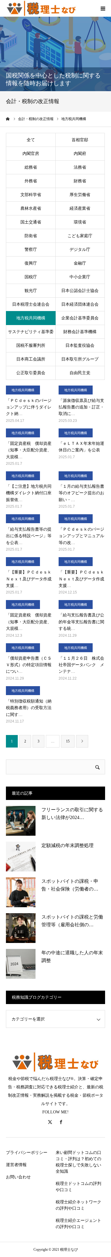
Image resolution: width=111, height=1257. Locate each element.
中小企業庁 (80, 277)
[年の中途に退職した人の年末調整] (21, 964)
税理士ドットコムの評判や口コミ (78, 1186)
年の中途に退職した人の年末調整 (72, 956)
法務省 (80, 167)
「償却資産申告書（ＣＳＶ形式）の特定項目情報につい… (29, 665)
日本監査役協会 (79, 345)
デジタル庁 (80, 249)
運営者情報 (16, 1165)
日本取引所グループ (80, 359)
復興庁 (31, 263)
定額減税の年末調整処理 (67, 845)
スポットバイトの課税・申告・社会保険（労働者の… (69, 885)
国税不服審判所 (30, 345)
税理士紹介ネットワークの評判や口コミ (78, 1205)
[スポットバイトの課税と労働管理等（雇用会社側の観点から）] (21, 928)
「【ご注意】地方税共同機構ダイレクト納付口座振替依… (29, 493)
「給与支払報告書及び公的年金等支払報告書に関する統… (81, 622)
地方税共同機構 (30, 318)
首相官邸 (80, 140)
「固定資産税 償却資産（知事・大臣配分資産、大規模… (29, 450)
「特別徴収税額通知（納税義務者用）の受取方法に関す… (29, 708)
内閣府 (80, 153)
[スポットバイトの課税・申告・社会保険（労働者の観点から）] (21, 892)
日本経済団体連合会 (80, 304)
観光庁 (31, 290)
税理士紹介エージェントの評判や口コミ (78, 1223)
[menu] (102, 8)
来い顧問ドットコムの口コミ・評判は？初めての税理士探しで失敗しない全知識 (78, 1162)
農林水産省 (30, 208)
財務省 (80, 181)
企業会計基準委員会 (80, 318)
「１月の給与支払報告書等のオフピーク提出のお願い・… (81, 493)
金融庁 (80, 263)
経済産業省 (80, 208)
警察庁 (31, 249)
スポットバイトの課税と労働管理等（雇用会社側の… (72, 920)
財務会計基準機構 (79, 332)
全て (31, 140)
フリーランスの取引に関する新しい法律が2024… (72, 813)
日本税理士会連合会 (30, 304)
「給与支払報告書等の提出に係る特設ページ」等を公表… (29, 536)
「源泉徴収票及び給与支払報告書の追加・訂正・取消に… (81, 407)
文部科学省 (30, 194)
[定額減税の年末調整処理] (21, 856)
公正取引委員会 (30, 373)
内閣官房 (30, 153)
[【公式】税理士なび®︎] (41, 8)
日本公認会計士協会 (80, 290)
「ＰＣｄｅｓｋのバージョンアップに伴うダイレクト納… (29, 407)
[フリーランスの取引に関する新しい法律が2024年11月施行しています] (21, 821)
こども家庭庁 (79, 236)
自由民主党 (80, 373)
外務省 (31, 181)
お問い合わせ (18, 1177)
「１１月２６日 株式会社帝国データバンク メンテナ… (81, 665)
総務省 (31, 167)
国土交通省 (30, 222)
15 (68, 741)
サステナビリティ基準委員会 (31, 334)
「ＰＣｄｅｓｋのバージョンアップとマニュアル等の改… (81, 536)
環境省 (80, 222)
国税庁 (31, 277)
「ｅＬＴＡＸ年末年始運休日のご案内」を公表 (81, 446)
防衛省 (31, 236)
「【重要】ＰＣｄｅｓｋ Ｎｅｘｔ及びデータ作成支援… (29, 579)
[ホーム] (8, 119)
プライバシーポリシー (26, 1152)
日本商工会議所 (30, 359)
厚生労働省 (80, 194)
